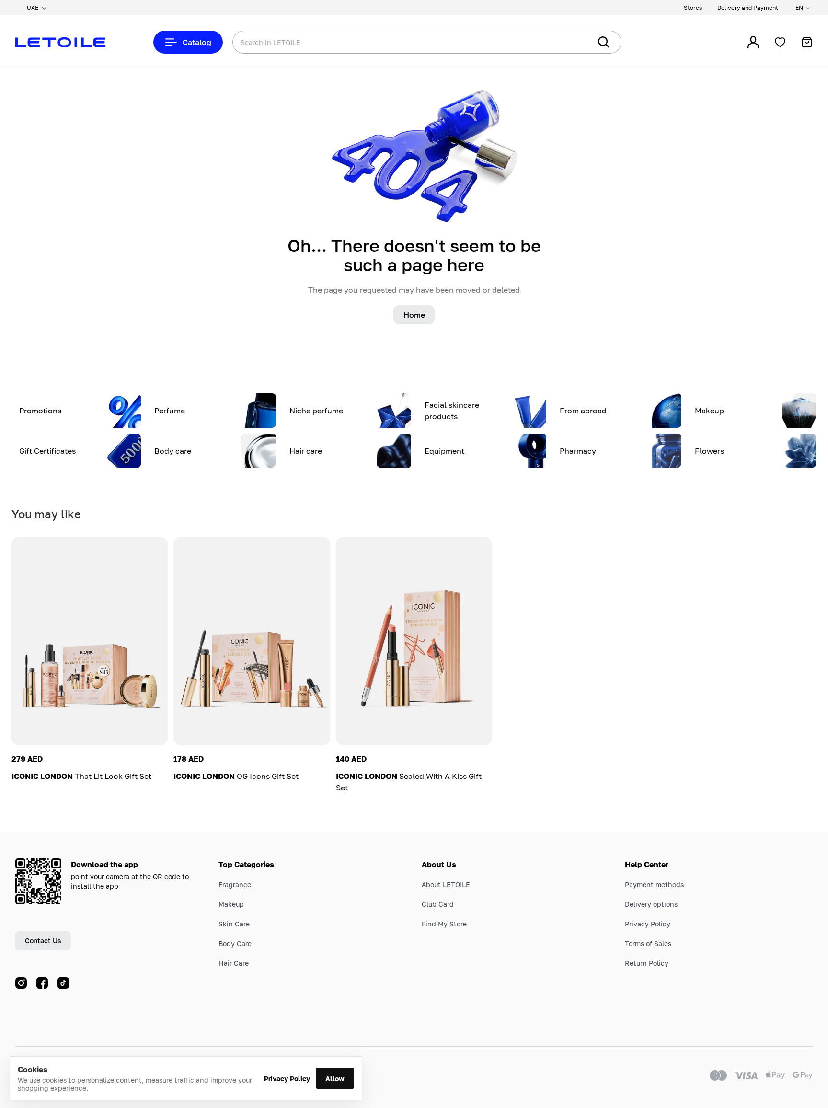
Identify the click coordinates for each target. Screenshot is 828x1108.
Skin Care (234, 924)
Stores (693, 7)
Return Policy (646, 963)
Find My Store (444, 924)
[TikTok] (63, 983)
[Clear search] (569, 42)
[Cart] (807, 42)
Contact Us (43, 941)
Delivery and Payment (747, 7)
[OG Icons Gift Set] (251, 641)
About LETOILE (446, 884)
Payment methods (654, 884)
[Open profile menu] (753, 42)
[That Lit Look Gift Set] (90, 641)
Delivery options (651, 904)
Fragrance (234, 884)
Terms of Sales (648, 943)
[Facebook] (42, 983)
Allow (335, 1078)
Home (414, 315)
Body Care (235, 943)
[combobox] (392, 42)
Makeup (231, 904)
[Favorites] (780, 42)
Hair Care (233, 963)
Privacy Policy (287, 1078)
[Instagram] (21, 983)
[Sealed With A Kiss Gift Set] (414, 641)
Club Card (438, 904)
